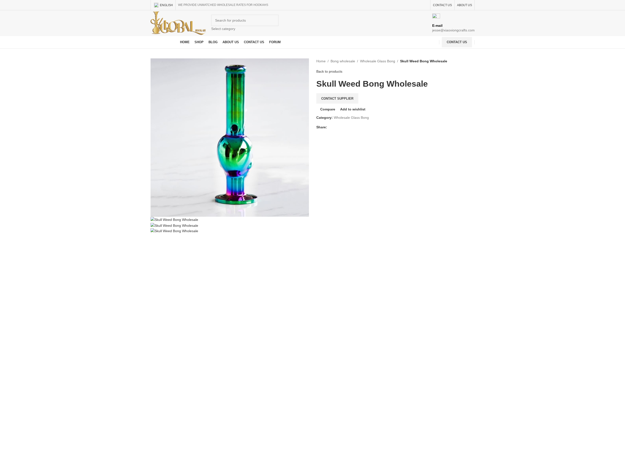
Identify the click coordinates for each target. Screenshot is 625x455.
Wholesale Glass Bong (377, 61)
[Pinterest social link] (342, 127)
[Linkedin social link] (348, 127)
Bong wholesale (343, 61)
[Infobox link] (312, 24)
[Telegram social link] (354, 127)
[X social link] (336, 127)
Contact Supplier (337, 98)
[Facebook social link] (330, 127)
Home (321, 61)
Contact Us (457, 42)
